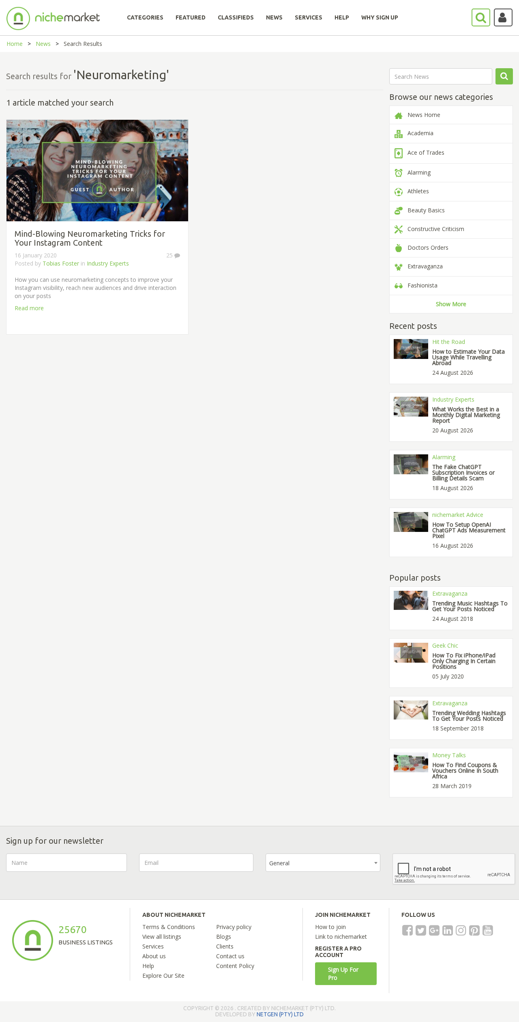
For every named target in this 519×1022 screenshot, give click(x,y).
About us (154, 956)
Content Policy (235, 966)
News (43, 44)
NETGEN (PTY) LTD (280, 1014)
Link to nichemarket (341, 936)
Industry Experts (108, 263)
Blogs (223, 936)
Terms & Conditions (168, 927)
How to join (330, 927)
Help (148, 966)
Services (153, 946)
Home (14, 44)
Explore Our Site (163, 975)
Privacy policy (233, 927)
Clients (225, 946)
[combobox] (323, 862)
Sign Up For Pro (343, 973)
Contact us (230, 956)
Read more (29, 308)
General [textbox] (279, 863)
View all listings (161, 936)
